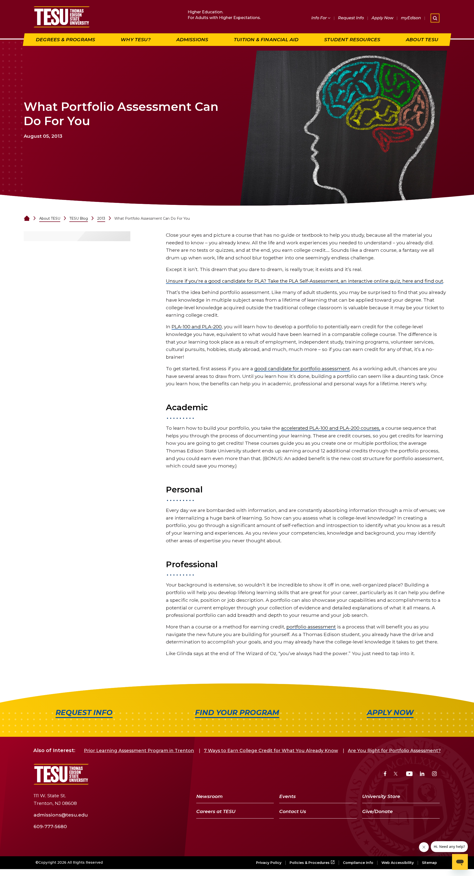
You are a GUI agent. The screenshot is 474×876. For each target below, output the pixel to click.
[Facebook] (385, 774)
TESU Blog (78, 218)
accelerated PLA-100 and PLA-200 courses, (330, 428)
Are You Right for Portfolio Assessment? (394, 750)
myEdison (411, 18)
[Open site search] (435, 18)
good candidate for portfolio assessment (302, 368)
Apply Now (382, 18)
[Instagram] (434, 774)
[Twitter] (396, 774)
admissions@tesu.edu (61, 815)
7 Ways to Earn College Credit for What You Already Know (271, 750)
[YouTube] (409, 774)
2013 (101, 218)
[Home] (27, 218)
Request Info (351, 18)
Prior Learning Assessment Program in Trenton (139, 750)
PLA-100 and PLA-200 (197, 327)
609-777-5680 (50, 826)
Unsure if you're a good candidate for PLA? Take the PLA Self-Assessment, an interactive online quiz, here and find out (304, 281)
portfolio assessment (311, 627)
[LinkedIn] (422, 774)
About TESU (49, 218)
